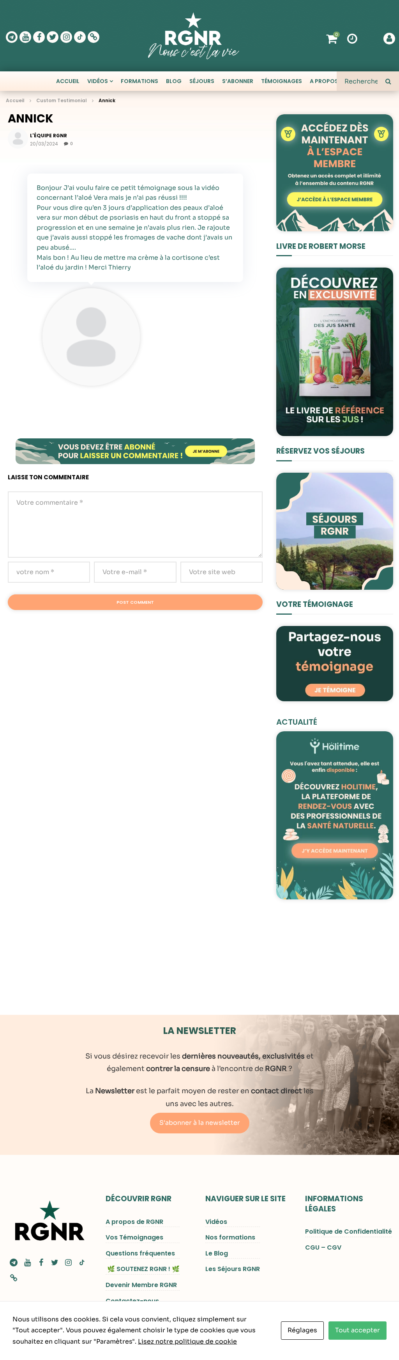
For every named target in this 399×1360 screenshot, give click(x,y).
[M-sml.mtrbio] (13, 1278)
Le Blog (216, 1253)
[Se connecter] (389, 38)
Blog (174, 81)
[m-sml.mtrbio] (93, 37)
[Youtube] (25, 37)
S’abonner (237, 81)
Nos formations (230, 1237)
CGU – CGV (323, 1247)
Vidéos (97, 81)
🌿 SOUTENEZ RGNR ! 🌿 (143, 1268)
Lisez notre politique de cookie (187, 1341)
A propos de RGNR (134, 1221)
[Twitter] (52, 37)
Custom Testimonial (61, 100)
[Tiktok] (80, 37)
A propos (324, 81)
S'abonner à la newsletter (199, 1123)
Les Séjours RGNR (232, 1268)
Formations (139, 81)
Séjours (201, 81)
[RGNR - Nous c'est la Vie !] (193, 35)
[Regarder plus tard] (352, 38)
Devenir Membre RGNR (141, 1284)
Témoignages (281, 81)
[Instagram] (66, 37)
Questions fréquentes (140, 1253)
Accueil (67, 81)
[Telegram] (12, 37)
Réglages (302, 1330)
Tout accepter (357, 1330)
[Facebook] (39, 37)
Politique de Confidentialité (348, 1231)
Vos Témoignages (134, 1237)
